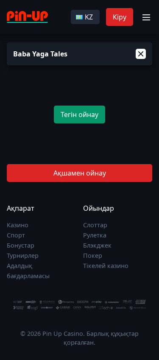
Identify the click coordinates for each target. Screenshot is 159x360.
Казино (17, 225)
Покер (92, 255)
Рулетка (94, 235)
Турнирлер (23, 255)
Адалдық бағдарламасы (28, 271)
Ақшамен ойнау (79, 173)
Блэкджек (97, 245)
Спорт (16, 235)
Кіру (119, 17)
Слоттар (95, 225)
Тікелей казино (105, 266)
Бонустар (20, 245)
